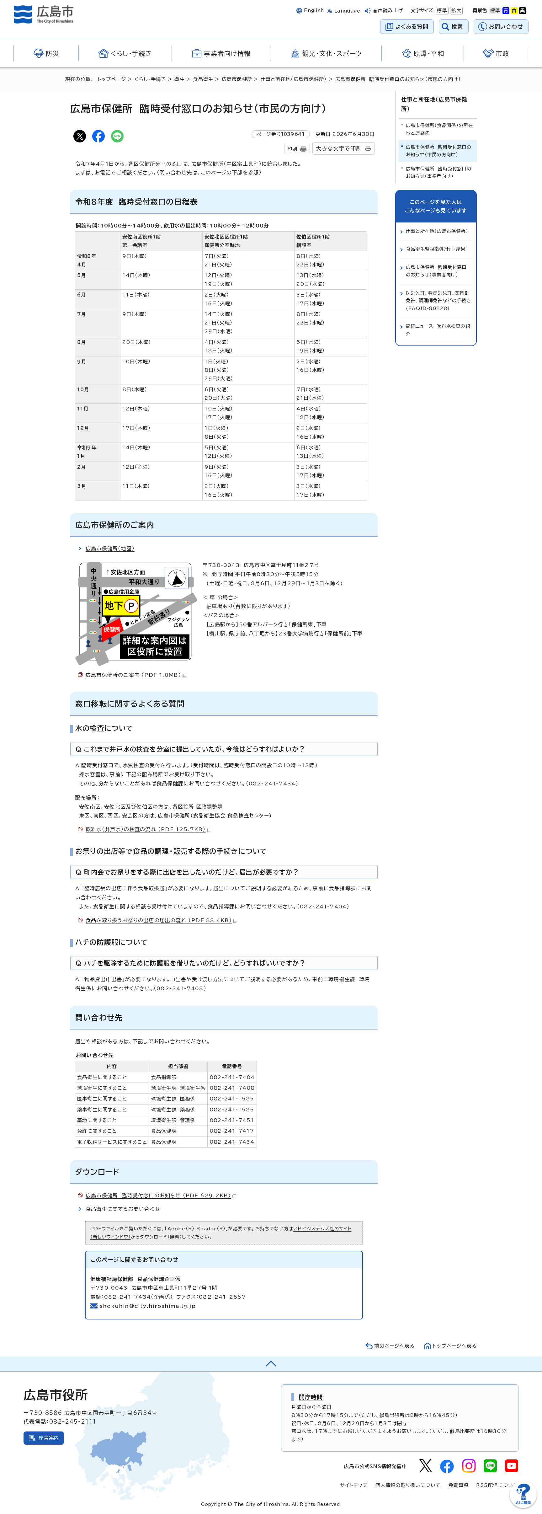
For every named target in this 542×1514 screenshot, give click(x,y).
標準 (441, 10)
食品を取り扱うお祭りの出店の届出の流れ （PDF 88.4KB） (159, 920)
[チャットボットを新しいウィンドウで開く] (523, 1506)
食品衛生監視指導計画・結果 (436, 249)
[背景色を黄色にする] (514, 10)
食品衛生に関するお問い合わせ (123, 1209)
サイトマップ (354, 1485)
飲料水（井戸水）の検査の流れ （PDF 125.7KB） (146, 829)
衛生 (179, 79)
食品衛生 (203, 79)
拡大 (455, 10)
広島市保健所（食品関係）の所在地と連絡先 (439, 129)
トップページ (112, 79)
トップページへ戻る (455, 1346)
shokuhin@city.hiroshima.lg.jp (148, 1305)
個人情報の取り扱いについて (408, 1485)
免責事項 (458, 1485)
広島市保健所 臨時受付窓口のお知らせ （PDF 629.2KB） (158, 1195)
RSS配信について (497, 1485)
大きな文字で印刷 (339, 148)
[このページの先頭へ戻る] (271, 1364)
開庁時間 (311, 1397)
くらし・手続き (150, 79)
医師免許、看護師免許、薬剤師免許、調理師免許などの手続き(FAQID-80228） (438, 301)
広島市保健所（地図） (110, 548)
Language (347, 10)
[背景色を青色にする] (505, 10)
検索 (457, 26)
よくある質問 (412, 26)
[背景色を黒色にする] (522, 10)
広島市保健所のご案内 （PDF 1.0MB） (133, 674)
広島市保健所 (237, 79)
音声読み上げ (388, 10)
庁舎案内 (49, 1438)
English (314, 10)
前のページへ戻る (394, 1346)
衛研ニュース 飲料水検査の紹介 (438, 330)
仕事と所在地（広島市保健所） (294, 79)
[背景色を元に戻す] (495, 10)
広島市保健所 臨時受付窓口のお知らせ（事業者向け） (438, 172)
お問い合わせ (506, 26)
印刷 (292, 149)
